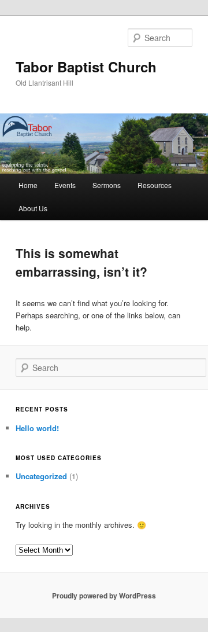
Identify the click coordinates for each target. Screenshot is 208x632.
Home (28, 185)
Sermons (106, 185)
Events (65, 185)
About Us (32, 208)
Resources (155, 185)
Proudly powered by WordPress (104, 595)
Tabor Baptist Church (86, 66)
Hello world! (37, 427)
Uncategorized (41, 476)
